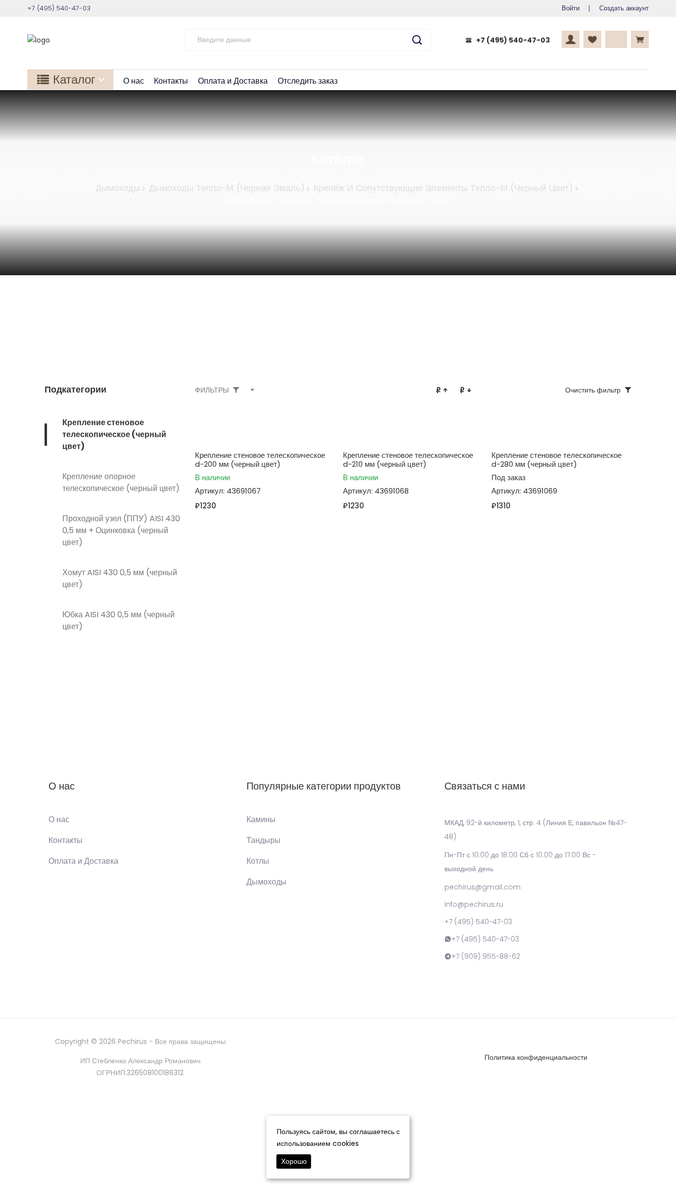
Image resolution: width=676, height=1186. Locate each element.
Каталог (74, 79)
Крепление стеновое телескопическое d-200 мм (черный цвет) (260, 459)
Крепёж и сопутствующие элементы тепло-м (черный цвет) (443, 188)
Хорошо (294, 1161)
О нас (133, 81)
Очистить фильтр (593, 390)
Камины (261, 820)
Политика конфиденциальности (535, 1057)
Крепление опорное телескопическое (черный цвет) (121, 482)
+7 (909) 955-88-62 (485, 956)
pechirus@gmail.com (482, 887)
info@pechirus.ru (473, 904)
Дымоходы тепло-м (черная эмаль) (227, 188)
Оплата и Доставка (233, 81)
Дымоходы (118, 188)
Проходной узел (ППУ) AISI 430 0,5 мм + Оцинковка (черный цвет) (121, 530)
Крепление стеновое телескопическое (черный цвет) (114, 434)
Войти (570, 8)
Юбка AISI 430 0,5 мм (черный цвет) (118, 620)
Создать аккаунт (624, 8)
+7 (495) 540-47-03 (513, 40)
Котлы (257, 861)
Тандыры (263, 840)
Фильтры (212, 390)
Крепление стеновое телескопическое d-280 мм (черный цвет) (556, 459)
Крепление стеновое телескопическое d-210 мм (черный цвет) (408, 459)
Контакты (171, 81)
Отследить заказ (308, 81)
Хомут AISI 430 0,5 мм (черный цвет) (119, 578)
